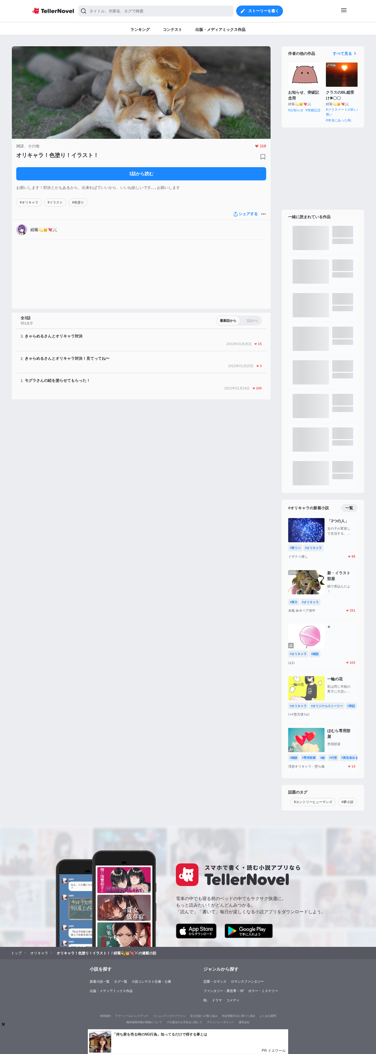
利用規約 (105, 1015)
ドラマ (217, 1000)
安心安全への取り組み (204, 1015)
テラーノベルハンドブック (131, 1015)
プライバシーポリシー (220, 1022)
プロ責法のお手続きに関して (184, 1022)
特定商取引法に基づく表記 (238, 1015)
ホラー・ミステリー (263, 991)
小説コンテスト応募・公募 (151, 981)
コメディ (232, 1000)
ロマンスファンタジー (247, 981)
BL (205, 1000)
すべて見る (342, 53)
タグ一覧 (120, 981)
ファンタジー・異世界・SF (223, 991)
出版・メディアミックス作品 (111, 991)
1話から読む (141, 173)
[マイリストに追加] (263, 157)
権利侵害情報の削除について (144, 1022)
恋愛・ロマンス (215, 981)
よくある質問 (268, 1015)
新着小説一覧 (100, 981)
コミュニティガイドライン (169, 1015)
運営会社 (244, 1022)
